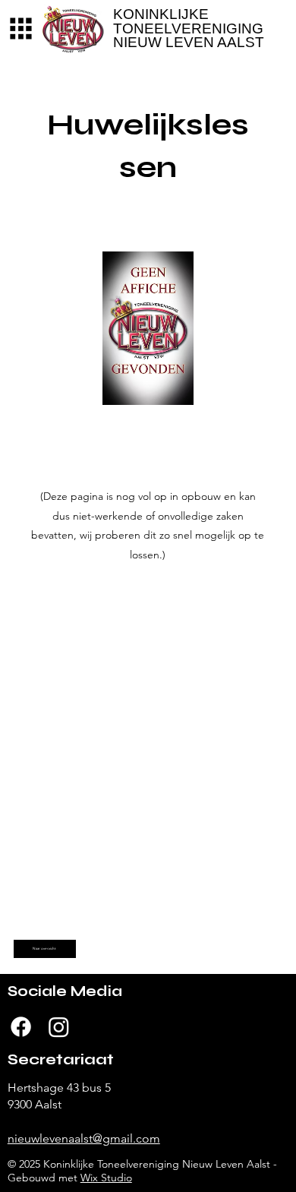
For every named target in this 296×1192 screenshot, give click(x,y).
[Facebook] (21, 1026)
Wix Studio (106, 1177)
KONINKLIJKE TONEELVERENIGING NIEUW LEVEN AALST (188, 28)
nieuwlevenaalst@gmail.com (84, 1138)
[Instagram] (59, 1026)
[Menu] (21, 28)
